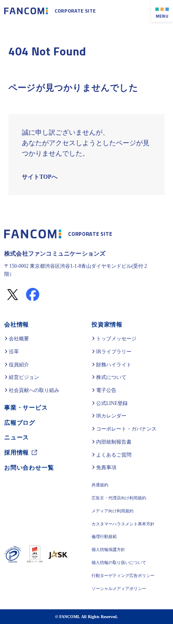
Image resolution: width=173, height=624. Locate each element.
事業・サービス (26, 407)
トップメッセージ (116, 338)
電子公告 (106, 390)
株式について (111, 377)
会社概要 (19, 338)
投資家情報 (107, 324)
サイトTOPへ (39, 176)
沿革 (14, 351)
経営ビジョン (24, 377)
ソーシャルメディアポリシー (119, 589)
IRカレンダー (111, 416)
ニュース (16, 436)
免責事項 (106, 467)
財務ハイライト (113, 364)
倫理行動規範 (104, 537)
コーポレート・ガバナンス (126, 429)
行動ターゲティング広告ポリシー (123, 576)
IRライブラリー (113, 351)
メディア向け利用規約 (113, 511)
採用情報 (16, 450)
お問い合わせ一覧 (29, 465)
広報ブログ (19, 422)
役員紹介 (19, 364)
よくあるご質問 (113, 455)
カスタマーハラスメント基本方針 (123, 524)
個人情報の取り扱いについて (119, 563)
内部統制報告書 (113, 442)
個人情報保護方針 (108, 550)
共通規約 (100, 485)
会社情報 (16, 324)
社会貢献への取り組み (34, 390)
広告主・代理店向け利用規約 (119, 498)
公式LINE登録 (111, 403)
